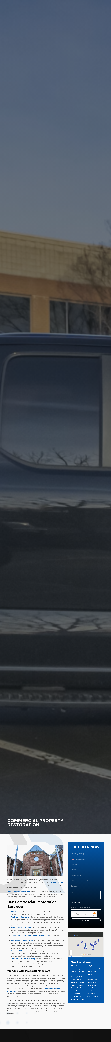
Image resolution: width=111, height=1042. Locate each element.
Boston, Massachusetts (94, 969)
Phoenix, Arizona (76, 991)
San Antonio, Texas (76, 996)
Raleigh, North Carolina (93, 991)
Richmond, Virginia (76, 993)
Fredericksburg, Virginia (78, 982)
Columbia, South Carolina (78, 977)
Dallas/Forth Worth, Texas (94, 977)
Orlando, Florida (91, 988)
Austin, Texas (90, 966)
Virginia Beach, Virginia (77, 999)
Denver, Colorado (76, 979)
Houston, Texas (91, 982)
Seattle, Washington (92, 996)
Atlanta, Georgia (75, 966)
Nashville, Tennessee (77, 985)
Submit (85, 920)
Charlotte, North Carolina (78, 971)
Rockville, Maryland (92, 993)
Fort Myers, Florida (92, 979)
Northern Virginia (91, 985)
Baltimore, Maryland (76, 969)
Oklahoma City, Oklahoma (78, 988)
